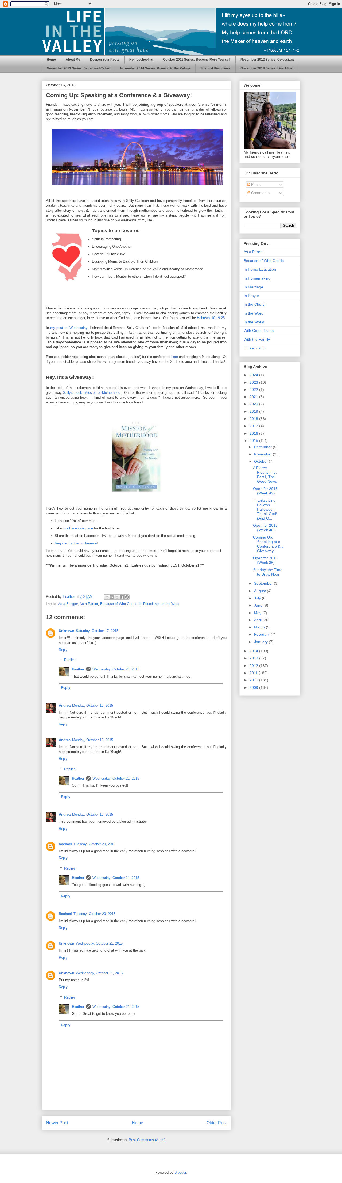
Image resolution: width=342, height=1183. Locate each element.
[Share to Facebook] (122, 597)
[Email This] (106, 597)
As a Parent (89, 604)
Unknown (66, 631)
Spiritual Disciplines (215, 68)
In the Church (255, 304)
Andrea (65, 705)
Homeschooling (141, 59)
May (258, 613)
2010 (254, 680)
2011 (254, 673)
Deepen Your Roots (104, 59)
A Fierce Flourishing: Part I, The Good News (265, 474)
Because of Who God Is (118, 604)
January (261, 642)
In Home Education (260, 269)
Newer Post (57, 1123)
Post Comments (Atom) (147, 1140)
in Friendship (149, 604)
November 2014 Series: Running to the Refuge (155, 68)
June (258, 605)
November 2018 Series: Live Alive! (266, 68)
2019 (254, 411)
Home (51, 59)
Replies (70, 660)
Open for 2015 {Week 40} (265, 527)
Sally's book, (91, 393)
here (174, 357)
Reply (63, 650)
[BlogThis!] (111, 597)
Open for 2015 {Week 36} (265, 560)
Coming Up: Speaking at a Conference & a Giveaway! (268, 544)
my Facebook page (78, 528)
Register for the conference (76, 543)
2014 (254, 651)
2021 (254, 397)
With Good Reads (259, 330)
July (258, 598)
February (262, 634)
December (263, 447)
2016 (254, 433)
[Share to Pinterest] (127, 597)
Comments (260, 193)
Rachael (65, 844)
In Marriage (253, 287)
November (263, 454)
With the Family (257, 339)
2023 (254, 382)
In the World (254, 322)
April (258, 620)
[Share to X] (116, 597)
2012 (254, 665)
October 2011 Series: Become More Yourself (197, 59)
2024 (254, 375)
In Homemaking (257, 278)
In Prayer (251, 295)
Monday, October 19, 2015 (92, 705)
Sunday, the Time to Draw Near (267, 572)
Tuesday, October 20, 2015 (94, 844)
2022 (254, 389)
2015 (254, 440)
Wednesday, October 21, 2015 (115, 669)
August (260, 591)
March (260, 627)
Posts (255, 184)
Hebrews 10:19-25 (211, 318)
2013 (254, 658)
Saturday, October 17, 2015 (97, 631)
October (261, 461)
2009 (254, 687)
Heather (78, 669)
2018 (254, 418)
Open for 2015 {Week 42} (265, 490)
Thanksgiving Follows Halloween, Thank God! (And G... (265, 509)
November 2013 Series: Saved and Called (78, 68)
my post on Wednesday (68, 328)
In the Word (170, 604)
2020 (254, 404)
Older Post (217, 1123)
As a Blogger (68, 604)
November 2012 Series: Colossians (267, 59)
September (264, 583)
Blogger (180, 1172)
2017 (254, 426)
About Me (73, 59)
